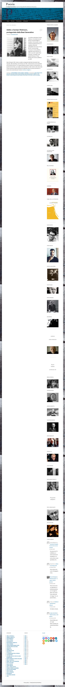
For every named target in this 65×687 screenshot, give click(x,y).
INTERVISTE (9, 652)
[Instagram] (46, 638)
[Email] (48, 641)
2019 (25, 645)
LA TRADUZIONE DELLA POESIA (13, 653)
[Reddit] (51, 638)
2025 (25, 637)
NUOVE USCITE (10, 664)
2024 (25, 638)
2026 (25, 636)
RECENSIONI (9, 673)
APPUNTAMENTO (14, 72)
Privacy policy (18, 21)
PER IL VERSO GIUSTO (11, 666)
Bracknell (12, 73)
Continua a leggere (27, 69)
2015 (25, 650)
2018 (25, 646)
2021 (25, 642)
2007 (25, 661)
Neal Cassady (19, 75)
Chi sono (12, 21)
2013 (25, 653)
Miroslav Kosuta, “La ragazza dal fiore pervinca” (53, 580)
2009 (25, 658)
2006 (25, 662)
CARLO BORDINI (10, 644)
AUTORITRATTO (10, 641)
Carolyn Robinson (21, 73)
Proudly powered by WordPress (35, 682)
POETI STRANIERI (10, 672)
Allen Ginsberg (37, 72)
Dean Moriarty (27, 73)
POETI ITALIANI (10, 670)
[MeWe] (56, 638)
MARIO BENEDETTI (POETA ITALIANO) (14, 658)
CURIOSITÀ (26, 72)
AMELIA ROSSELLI (10, 636)
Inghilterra (35, 73)
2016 (25, 649)
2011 (25, 656)
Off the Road (25, 75)
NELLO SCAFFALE (10, 660)
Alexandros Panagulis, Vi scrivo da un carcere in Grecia (53, 546)
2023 (25, 640)
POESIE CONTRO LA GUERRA (13, 668)
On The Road (30, 75)
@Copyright (25, 21)
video (8, 676)
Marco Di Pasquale (53, 576)
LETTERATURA (10, 654)
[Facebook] (44, 638)
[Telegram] (56, 641)
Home (8, 21)
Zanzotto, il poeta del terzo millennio (53, 603)
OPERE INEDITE (10, 665)
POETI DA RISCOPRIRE (11, 669)
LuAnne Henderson (13, 75)
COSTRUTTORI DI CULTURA (12, 646)
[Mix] (44, 641)
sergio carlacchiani (53, 613)
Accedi (43, 633)
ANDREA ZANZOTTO (11, 637)
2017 (25, 648)
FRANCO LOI (9, 649)
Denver (31, 73)
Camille (16, 73)
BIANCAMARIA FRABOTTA (12, 642)
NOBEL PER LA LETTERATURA (13, 661)
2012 (25, 654)
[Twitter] (48, 638)
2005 (25, 664)
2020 (25, 644)
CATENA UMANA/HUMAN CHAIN (13, 645)
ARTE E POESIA (21, 72)
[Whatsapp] (46, 641)
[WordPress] (53, 641)
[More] (44, 643)
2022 (25, 641)
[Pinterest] (53, 638)
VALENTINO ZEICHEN (11, 674)
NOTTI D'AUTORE (10, 662)
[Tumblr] (51, 641)
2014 (25, 652)
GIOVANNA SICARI (10, 650)
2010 (25, 657)
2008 (25, 660)
